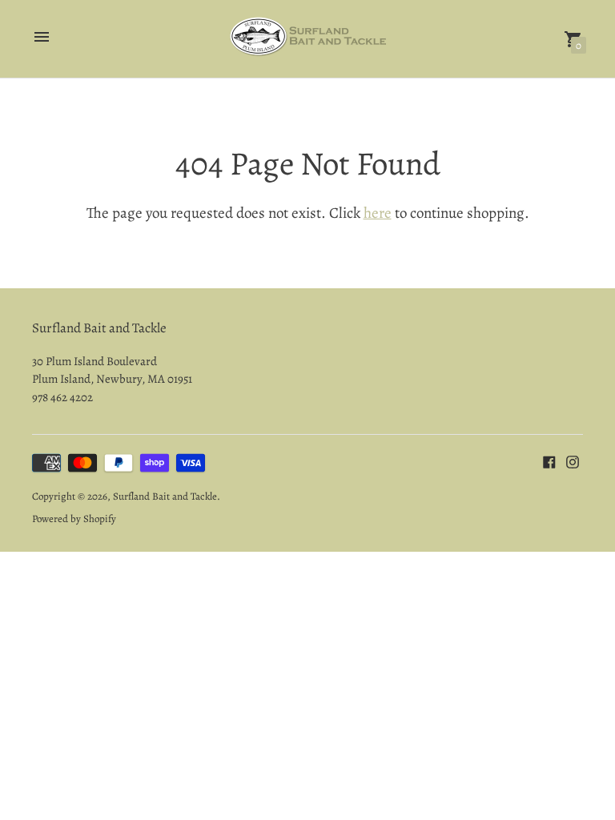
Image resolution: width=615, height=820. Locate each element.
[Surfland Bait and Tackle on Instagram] (572, 461)
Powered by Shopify (74, 518)
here (378, 213)
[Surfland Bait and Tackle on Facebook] (549, 461)
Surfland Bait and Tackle (165, 496)
